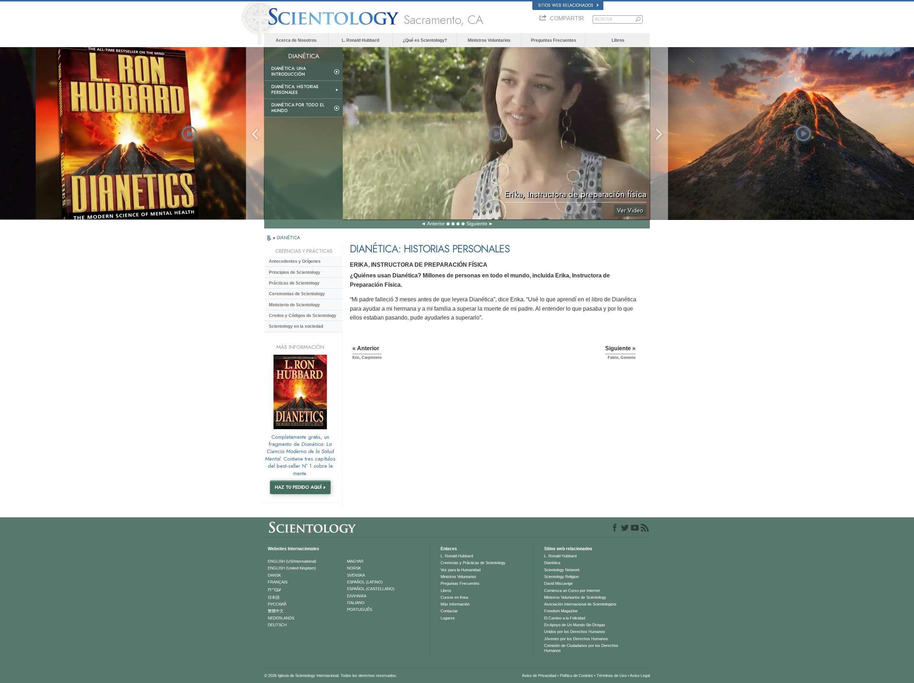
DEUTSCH (277, 625)
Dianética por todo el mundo (297, 108)
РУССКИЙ (277, 604)
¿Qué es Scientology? (425, 40)
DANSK (274, 575)
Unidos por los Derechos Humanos (574, 631)
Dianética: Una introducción (288, 71)
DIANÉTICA (288, 237)
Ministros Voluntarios (489, 40)
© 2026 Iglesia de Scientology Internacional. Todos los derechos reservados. (330, 675)
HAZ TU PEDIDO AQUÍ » (300, 487)
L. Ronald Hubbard (360, 40)
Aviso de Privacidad (539, 675)
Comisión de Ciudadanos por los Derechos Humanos (581, 648)
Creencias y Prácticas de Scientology (473, 563)
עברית (274, 589)
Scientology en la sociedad (296, 326)
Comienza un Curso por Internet (572, 590)
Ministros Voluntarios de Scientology (575, 597)
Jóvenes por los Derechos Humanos (576, 639)
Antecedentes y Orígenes (295, 261)
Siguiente (476, 223)
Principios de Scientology (294, 272)
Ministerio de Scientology (294, 304)
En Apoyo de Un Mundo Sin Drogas (574, 625)
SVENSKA (356, 575)
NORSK (354, 568)
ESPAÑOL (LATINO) (365, 582)
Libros (618, 40)
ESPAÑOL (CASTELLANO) (371, 589)
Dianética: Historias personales (294, 90)
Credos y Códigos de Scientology (302, 315)
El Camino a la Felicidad (564, 618)
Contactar (449, 611)
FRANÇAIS (277, 582)
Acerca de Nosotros (296, 40)
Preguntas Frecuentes (553, 40)
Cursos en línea (454, 597)
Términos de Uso (612, 675)
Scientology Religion (561, 576)
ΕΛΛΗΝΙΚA (356, 596)
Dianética (552, 563)
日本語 (274, 597)
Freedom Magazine (561, 611)
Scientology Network (562, 570)
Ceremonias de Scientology (297, 293)
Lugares (448, 618)
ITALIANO (356, 603)
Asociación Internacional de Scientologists (580, 604)
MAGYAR (355, 561)
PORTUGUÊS (359, 609)
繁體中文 (275, 611)
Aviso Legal (640, 675)
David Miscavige (558, 583)
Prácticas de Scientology (294, 283)
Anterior (436, 223)
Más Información (455, 604)
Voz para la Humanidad (461, 570)
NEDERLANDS (281, 618)
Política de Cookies (576, 675)
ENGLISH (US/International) (292, 561)
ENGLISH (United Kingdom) (292, 568)
